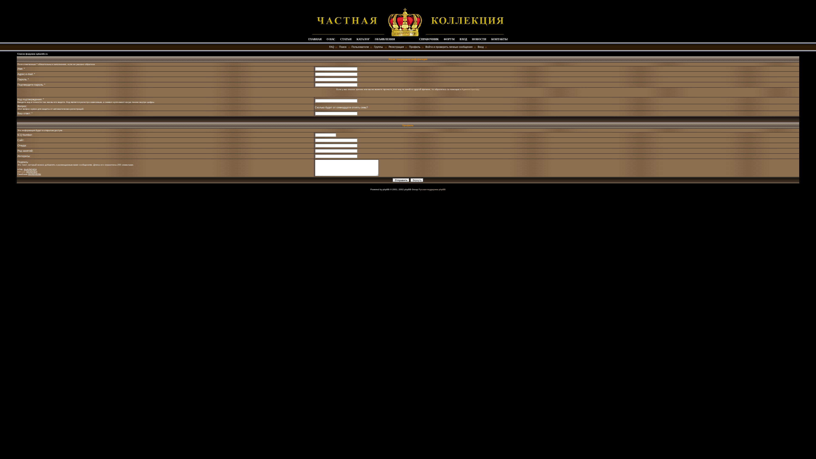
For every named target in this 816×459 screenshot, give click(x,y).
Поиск (342, 46)
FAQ (331, 46)
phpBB (386, 189)
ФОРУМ (449, 39)
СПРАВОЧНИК (429, 39)
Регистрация (396, 46)
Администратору (470, 89)
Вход (481, 46)
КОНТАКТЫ (499, 39)
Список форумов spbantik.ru (32, 54)
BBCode (21, 172)
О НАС (331, 39)
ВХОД (463, 39)
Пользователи (360, 46)
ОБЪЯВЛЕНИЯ (385, 39)
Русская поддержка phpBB (432, 189)
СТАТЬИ (345, 39)
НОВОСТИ (479, 39)
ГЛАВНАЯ (315, 39)
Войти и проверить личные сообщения (449, 46)
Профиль (414, 46)
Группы (378, 46)
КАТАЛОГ (363, 39)
